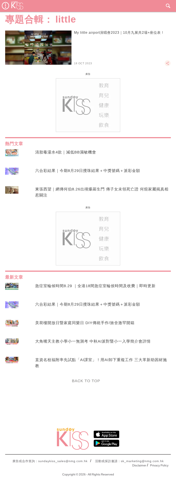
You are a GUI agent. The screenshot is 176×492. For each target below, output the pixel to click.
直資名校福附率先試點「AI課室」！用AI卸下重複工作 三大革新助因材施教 (101, 363)
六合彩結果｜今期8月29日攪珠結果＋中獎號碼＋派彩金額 (87, 171)
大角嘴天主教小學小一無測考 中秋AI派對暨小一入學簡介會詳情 (93, 341)
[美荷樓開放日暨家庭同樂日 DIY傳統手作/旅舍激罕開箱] (11, 327)
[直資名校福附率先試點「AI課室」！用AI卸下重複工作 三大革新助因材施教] (11, 364)
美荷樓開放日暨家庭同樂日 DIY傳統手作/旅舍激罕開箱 (85, 323)
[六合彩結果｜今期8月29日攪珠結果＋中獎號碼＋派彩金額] (11, 175)
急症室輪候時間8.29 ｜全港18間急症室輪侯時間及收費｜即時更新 (95, 286)
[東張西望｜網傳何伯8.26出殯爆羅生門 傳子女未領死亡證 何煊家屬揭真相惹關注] (11, 193)
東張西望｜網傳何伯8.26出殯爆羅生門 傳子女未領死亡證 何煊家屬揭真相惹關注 (101, 192)
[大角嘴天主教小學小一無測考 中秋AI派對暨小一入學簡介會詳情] (11, 345)
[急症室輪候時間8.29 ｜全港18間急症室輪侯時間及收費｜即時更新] (11, 290)
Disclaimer (139, 465)
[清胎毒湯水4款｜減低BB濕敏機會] (11, 156)
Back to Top (86, 381)
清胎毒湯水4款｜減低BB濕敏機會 (65, 152)
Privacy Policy (159, 465)
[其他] (167, 65)
